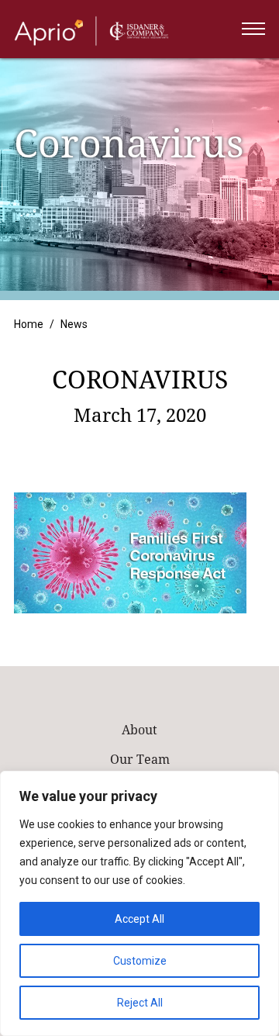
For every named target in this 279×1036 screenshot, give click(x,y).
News (74, 324)
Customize (140, 961)
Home (28, 324)
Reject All (140, 1002)
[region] (139, 903)
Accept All (139, 919)
